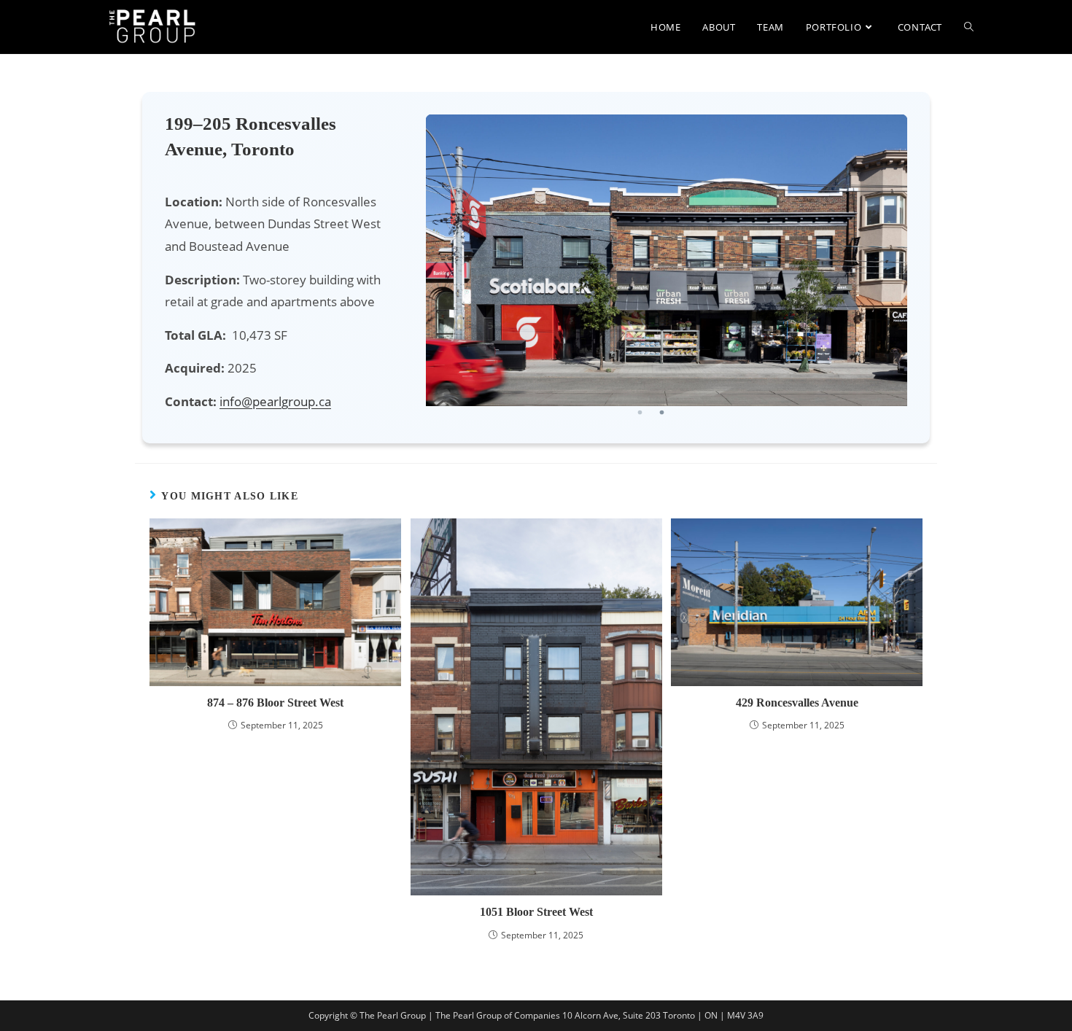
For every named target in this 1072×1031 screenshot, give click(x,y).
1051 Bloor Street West (536, 912)
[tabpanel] (666, 260)
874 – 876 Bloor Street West (275, 702)
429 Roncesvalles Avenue (797, 702)
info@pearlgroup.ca (275, 401)
